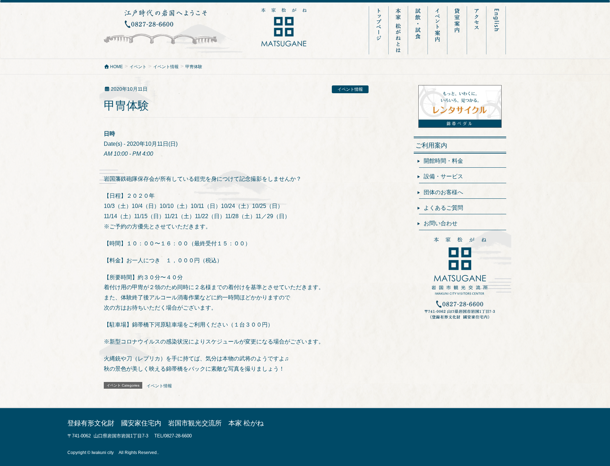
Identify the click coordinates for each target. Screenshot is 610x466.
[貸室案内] (457, 30)
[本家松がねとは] (399, 30)
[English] (496, 30)
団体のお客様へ (443, 192)
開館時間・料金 (443, 161)
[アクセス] (477, 30)
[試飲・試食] (419, 30)
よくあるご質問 (443, 208)
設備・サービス (443, 176)
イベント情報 (350, 89)
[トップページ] (379, 30)
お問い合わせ (441, 223)
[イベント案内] (438, 30)
